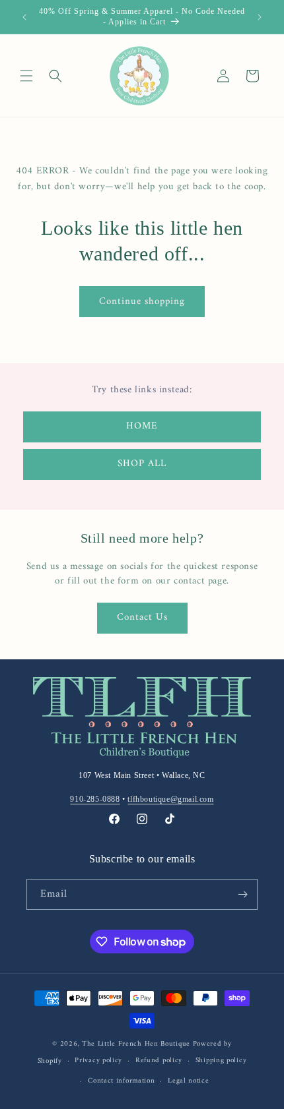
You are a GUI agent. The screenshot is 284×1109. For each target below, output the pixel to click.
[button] (26, 75)
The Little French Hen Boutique (136, 1044)
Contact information (121, 1081)
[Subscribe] (242, 894)
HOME (142, 426)
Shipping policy (221, 1060)
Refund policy (158, 1060)
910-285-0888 (95, 799)
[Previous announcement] (24, 17)
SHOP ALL (142, 464)
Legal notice (188, 1081)
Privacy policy (98, 1060)
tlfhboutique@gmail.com (170, 799)
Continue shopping (142, 302)
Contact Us (142, 617)
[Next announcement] (259, 17)
